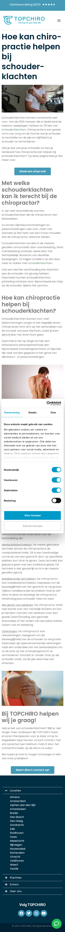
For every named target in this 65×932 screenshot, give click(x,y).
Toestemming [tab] (12, 412)
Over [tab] (53, 412)
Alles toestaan (32, 515)
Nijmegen (16, 845)
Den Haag (16, 821)
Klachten (16, 878)
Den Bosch (17, 817)
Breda (14, 813)
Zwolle (14, 869)
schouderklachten (14, 130)
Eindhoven (17, 833)
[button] (59, 20)
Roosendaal (17, 849)
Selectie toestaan (32, 526)
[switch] (56, 480)
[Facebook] (21, 913)
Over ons (16, 891)
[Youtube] (43, 913)
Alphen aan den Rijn (23, 805)
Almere (15, 797)
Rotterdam (17, 853)
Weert (14, 865)
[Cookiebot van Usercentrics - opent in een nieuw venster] (46, 403)
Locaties (15, 791)
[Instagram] (36, 913)
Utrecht (15, 857)
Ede (12, 829)
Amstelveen (18, 809)
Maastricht (17, 841)
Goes (13, 837)
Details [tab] (32, 412)
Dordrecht (17, 825)
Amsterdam (18, 801)
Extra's (14, 884)
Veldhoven (17, 861)
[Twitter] (29, 913)
